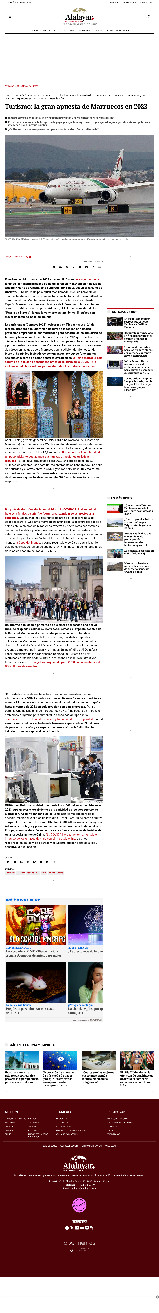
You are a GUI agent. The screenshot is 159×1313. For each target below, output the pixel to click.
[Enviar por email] (54, 267)
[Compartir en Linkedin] (93, 267)
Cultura (60, 873)
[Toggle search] (149, 17)
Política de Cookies (69, 1146)
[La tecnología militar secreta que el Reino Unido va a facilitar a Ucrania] (115, 321)
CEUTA (149, 2)
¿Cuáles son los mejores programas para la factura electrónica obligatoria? (53, 129)
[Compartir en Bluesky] (80, 267)
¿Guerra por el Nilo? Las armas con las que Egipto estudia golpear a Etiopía (139, 524)
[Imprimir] (60, 267)
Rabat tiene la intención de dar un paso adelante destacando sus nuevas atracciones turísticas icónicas (53, 457)
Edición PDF (61, 1119)
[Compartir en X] (73, 267)
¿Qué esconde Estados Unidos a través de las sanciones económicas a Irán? (138, 509)
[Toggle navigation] (10, 17)
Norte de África (33, 873)
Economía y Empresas (27, 86)
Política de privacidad (92, 1146)
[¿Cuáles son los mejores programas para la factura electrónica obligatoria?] (99, 1067)
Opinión (8, 1134)
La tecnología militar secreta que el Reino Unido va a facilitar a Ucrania (137, 323)
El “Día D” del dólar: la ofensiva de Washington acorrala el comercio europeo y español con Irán (136, 1079)
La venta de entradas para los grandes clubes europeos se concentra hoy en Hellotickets (138, 351)
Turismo (51, 873)
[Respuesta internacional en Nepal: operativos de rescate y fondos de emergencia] (115, 335)
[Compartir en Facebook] (67, 267)
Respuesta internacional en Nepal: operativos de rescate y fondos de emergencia (139, 337)
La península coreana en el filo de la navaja (139, 552)
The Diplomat (113, 1134)
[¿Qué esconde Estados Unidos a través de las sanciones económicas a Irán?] (115, 508)
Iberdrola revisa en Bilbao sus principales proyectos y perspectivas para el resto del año (61, 117)
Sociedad (32, 1126)
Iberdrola (112, 1126)
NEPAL (142, 2)
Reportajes (10, 1130)
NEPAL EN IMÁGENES (129, 2)
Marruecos (10, 873)
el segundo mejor (87, 279)
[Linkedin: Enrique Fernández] (30, 257)
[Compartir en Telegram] (86, 267)
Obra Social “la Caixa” (118, 1119)
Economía (20, 873)
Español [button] (12, 2)
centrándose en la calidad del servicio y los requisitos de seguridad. (49, 719)
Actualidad (33, 1123)
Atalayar (9, 86)
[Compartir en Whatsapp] (99, 267)
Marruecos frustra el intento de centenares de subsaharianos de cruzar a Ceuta (137, 567)
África (43, 873)
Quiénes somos (50, 1146)
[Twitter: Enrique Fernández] (26, 257)
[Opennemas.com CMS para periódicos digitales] (79, 1246)
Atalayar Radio (63, 1126)
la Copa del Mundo (28, 542)
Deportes (32, 1130)
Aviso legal (110, 1146)
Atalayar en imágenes (67, 1134)
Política (32, 1119)
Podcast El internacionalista (71, 1130)
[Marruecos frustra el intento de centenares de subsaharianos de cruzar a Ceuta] (115, 566)
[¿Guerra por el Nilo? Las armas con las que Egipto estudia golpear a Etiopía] (115, 522)
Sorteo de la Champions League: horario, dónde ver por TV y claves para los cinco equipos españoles (138, 384)
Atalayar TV (62, 1123)
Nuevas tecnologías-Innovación (38, 1135)
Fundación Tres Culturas (119, 1123)
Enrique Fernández (14, 257)
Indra (110, 1130)
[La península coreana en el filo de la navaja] (115, 553)
